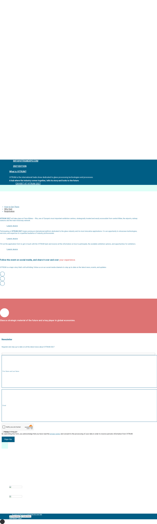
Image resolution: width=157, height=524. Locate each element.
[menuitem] (80, 10)
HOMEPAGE (9, 10)
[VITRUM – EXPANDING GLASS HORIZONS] (78, 3)
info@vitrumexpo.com (19, 465)
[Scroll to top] (2, 522)
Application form (16, 32)
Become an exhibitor (13, 26)
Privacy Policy (15, 516)
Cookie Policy (26, 516)
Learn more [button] (12, 226)
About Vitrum (10, 12)
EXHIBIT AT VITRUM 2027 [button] (28, 183)
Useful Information (17, 24)
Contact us (9, 40)
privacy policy (55, 434)
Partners (12, 22)
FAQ (10, 38)
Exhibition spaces (16, 34)
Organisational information (20, 36)
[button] (2, 274)
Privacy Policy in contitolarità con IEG (27, 514)
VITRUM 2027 (9, 18)
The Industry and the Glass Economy (24, 16)
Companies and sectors (18, 30)
